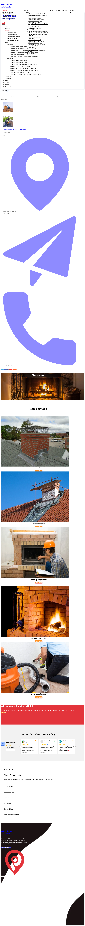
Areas (26, 10)
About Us (7, 28)
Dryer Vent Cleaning (13, 40)
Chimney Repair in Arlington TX (38, 31)
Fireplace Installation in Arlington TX (35, 37)
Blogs (51, 10)
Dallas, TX (10, 76)
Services (4, 10)
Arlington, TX (30, 30)
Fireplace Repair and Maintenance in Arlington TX (37, 40)
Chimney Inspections (13, 36)
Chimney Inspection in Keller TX (38, 32)
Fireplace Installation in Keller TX (37, 15)
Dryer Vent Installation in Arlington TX (36, 46)
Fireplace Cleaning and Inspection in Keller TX (35, 21)
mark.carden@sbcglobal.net (11, 814)
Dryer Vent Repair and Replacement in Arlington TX (37, 49)
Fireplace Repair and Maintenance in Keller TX (36, 18)
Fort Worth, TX (11, 78)
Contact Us (71, 11)
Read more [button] (24, 752)
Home (6, 26)
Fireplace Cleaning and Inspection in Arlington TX (36, 43)
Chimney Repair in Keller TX (37, 13)
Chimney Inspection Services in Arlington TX (37, 34)
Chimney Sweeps (8, 12)
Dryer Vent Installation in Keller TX (38, 24)
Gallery (57, 10)
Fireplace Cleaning (12, 38)
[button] (21, 747)
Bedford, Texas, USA (9, 792)
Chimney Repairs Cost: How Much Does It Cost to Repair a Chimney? (14, 129)
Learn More (38, 471)
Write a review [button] (10, 750)
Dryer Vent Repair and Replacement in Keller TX (36, 27)
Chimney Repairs (8, 13)
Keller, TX (29, 12)
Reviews (64, 10)
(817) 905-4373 (8, 803)
